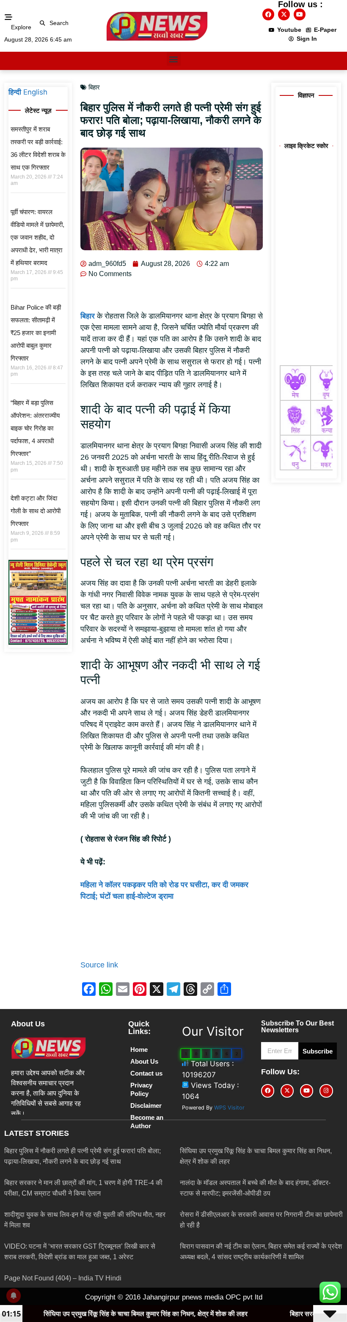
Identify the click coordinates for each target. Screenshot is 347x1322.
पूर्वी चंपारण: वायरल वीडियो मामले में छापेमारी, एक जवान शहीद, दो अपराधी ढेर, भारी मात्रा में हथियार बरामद (37, 237)
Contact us (146, 1073)
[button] (43, 23)
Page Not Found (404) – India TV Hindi (62, 1278)
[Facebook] (268, 14)
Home (139, 1049)
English (35, 92)
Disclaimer (146, 1105)
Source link (99, 965)
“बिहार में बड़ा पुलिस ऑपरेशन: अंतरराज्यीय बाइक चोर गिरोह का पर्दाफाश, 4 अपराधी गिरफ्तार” (35, 428)
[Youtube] (300, 14)
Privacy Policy (141, 1089)
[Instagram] (326, 1090)
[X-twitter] (284, 14)
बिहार (94, 87)
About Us (144, 1061)
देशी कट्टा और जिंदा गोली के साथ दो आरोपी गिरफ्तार (36, 511)
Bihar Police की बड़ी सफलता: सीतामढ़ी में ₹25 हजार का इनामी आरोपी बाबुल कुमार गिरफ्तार (36, 333)
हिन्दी (14, 92)
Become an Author (146, 1121)
